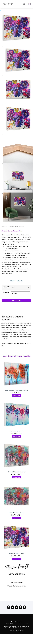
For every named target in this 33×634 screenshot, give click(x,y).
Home (3, 226)
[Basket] (30, 4)
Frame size (6, 292)
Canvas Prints (8, 226)
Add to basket (16, 300)
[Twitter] (12, 607)
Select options (16, 395)
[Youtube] (16, 607)
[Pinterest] (20, 607)
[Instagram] (24, 607)
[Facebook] (8, 607)
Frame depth (6, 286)
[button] (24, 4)
